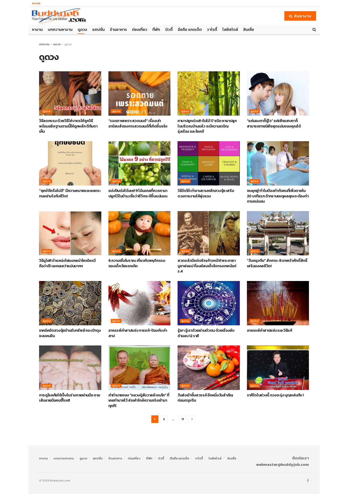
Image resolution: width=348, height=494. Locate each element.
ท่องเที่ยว (139, 29)
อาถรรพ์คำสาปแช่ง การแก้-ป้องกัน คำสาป (137, 332)
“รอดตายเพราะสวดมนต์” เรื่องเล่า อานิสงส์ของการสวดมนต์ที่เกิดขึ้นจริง (137, 123)
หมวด (57, 44)
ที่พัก (156, 29)
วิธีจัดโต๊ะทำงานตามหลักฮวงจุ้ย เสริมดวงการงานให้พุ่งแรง (206, 193)
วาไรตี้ (212, 29)
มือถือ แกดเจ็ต (190, 29)
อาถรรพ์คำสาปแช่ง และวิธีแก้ (269, 330)
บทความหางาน (60, 29)
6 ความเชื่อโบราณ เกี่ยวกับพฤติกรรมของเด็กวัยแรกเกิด (136, 263)
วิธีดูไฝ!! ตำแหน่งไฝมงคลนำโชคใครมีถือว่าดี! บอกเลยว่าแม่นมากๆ (67, 263)
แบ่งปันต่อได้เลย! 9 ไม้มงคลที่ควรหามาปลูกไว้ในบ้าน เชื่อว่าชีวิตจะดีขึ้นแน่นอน (137, 193)
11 (183, 419)
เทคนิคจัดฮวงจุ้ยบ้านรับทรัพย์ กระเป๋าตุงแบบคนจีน (70, 332)
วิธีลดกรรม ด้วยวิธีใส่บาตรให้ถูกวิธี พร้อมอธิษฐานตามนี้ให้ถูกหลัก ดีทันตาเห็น (68, 126)
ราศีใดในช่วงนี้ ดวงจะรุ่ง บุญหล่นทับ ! (275, 395)
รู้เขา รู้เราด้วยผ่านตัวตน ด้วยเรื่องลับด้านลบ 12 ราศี (206, 332)
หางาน (36, 3)
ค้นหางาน (302, 16)
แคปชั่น (98, 29)
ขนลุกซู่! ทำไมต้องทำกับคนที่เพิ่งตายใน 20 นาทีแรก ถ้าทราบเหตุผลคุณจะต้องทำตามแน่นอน (278, 196)
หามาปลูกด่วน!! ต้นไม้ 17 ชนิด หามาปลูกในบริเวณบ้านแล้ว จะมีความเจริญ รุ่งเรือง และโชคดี (207, 126)
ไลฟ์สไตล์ (230, 29)
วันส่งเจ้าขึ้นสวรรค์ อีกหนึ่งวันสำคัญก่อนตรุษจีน (205, 397)
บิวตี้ (169, 29)
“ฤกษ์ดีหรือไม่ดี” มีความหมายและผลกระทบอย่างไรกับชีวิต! (70, 193)
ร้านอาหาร (118, 29)
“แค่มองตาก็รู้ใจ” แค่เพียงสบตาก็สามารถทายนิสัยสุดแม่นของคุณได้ (274, 123)
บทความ (44, 44)
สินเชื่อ (248, 29)
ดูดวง (82, 29)
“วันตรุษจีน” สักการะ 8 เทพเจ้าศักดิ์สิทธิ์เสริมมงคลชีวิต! (277, 263)
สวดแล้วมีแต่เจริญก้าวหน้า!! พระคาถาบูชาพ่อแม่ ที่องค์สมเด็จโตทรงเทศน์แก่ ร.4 (207, 266)
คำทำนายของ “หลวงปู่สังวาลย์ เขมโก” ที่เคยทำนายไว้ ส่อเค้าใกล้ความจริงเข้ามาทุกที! (138, 400)
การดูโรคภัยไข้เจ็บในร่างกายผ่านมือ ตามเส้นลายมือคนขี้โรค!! (69, 397)
